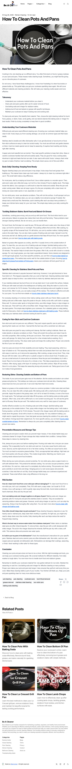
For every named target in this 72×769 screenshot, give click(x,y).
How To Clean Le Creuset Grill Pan (18, 696)
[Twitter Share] (66, 579)
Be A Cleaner (8, 722)
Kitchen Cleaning (20, 15)
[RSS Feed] (68, 4)
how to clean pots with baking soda (30, 238)
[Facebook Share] (61, 582)
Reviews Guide (6, 740)
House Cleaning (6, 742)
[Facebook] (64, 764)
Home (23, 4)
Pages (30, 4)
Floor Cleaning (6, 745)
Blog (49, 4)
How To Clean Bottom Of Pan (52, 646)
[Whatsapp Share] (67, 582)
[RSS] (68, 764)
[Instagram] (60, 764)
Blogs (21, 740)
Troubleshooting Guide (8, 753)
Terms (21, 742)
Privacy (22, 745)
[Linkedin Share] (64, 582)
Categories (40, 4)
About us (22, 750)
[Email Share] (61, 585)
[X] (56, 764)
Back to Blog (9, 597)
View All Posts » (7, 612)
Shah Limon (14, 764)
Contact (22, 748)
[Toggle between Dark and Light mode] (64, 4)
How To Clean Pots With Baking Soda (15, 648)
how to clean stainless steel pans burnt (45, 293)
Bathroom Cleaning (7, 750)
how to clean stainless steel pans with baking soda (41, 311)
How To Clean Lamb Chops (51, 694)
